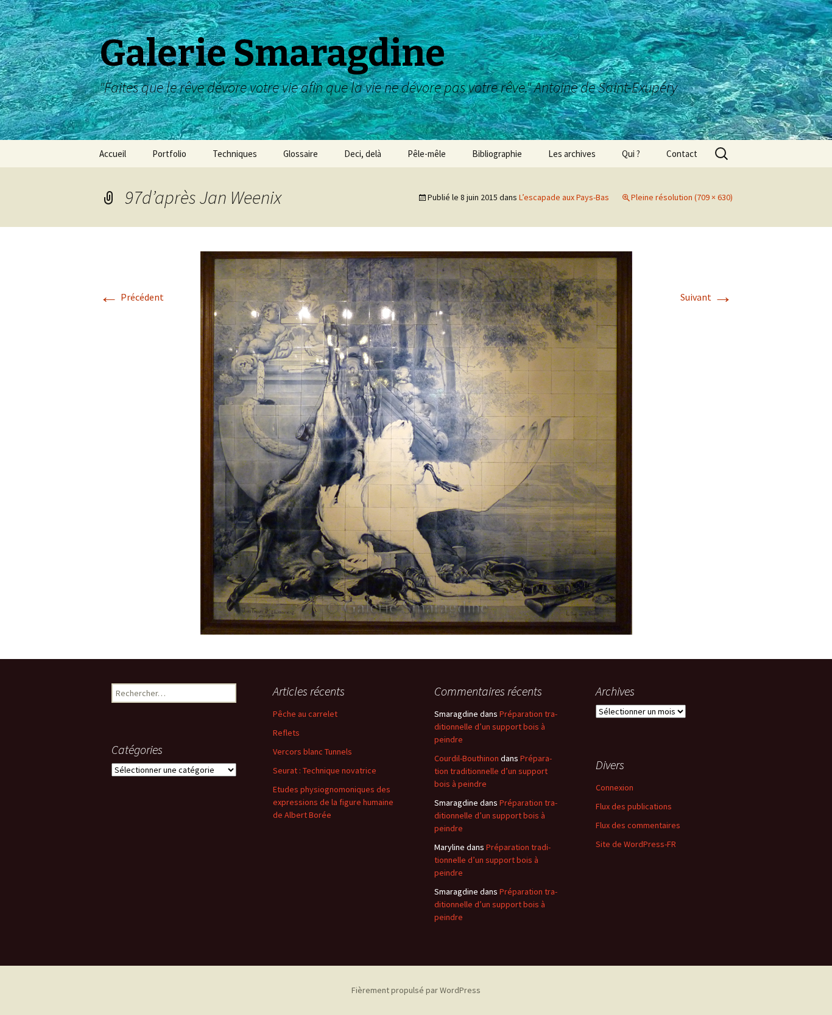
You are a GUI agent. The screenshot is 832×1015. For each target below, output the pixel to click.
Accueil (112, 153)
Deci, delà (362, 153)
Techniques (235, 153)
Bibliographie (497, 153)
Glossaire (300, 153)
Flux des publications (634, 806)
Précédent (131, 297)
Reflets (286, 732)
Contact (681, 153)
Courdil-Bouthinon (466, 758)
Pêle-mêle (426, 153)
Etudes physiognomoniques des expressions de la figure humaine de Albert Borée (333, 802)
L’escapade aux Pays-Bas (564, 197)
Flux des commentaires (638, 825)
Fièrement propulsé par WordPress (416, 990)
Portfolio (169, 153)
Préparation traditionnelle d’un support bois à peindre (495, 726)
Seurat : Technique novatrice (324, 770)
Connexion (614, 787)
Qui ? (631, 153)
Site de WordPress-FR (636, 844)
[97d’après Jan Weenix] (416, 442)
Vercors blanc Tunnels (312, 751)
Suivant (706, 297)
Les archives (572, 153)
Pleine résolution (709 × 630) (682, 197)
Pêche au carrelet (305, 713)
